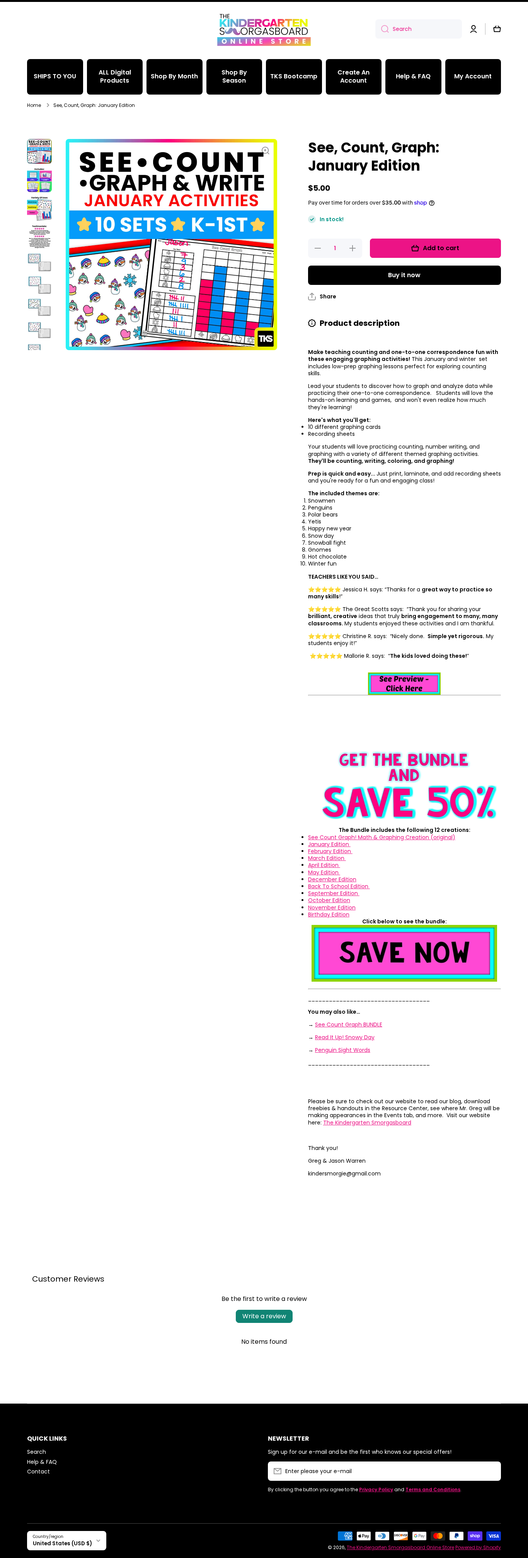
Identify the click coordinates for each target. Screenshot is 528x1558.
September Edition (333, 893)
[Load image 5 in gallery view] (39, 262)
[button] (497, 29)
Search (36, 1451)
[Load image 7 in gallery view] (39, 307)
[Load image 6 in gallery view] (39, 285)
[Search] (382, 29)
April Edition (324, 865)
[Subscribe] (491, 1471)
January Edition (329, 844)
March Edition (327, 858)
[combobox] (418, 29)
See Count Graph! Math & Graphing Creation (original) (381, 837)
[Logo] (264, 29)
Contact (38, 1471)
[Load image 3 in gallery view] (39, 208)
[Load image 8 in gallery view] (39, 329)
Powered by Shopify (478, 1547)
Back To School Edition (339, 886)
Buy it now (404, 275)
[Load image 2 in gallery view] (39, 180)
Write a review (264, 1316)
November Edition (332, 907)
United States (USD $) (62, 1543)
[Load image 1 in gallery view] (39, 151)
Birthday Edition (328, 914)
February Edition (330, 851)
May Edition (324, 872)
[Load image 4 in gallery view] (39, 237)
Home (34, 105)
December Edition (332, 879)
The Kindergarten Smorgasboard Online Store (400, 1547)
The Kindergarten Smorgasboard (367, 1122)
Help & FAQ (42, 1461)
